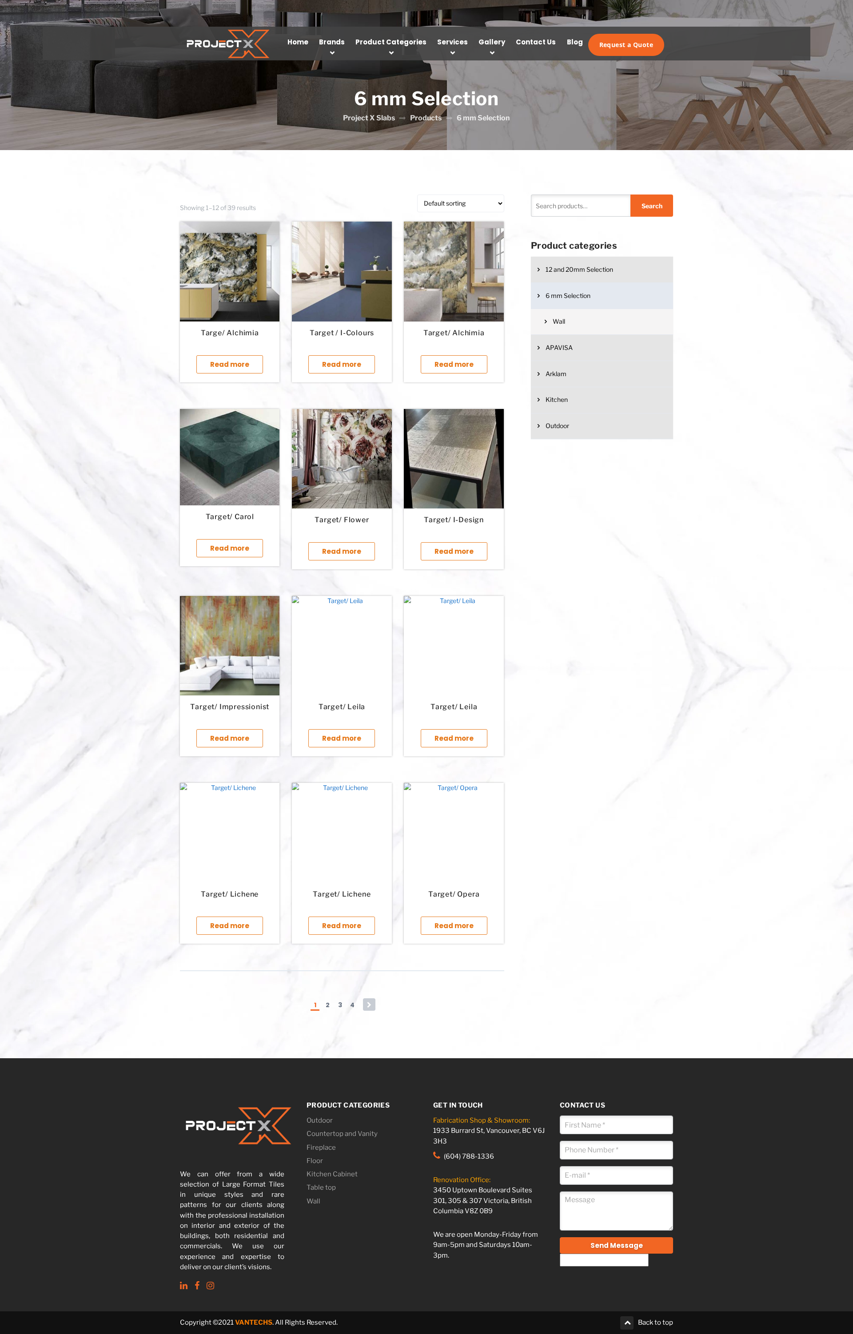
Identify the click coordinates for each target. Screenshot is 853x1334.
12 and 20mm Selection (579, 269)
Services (452, 42)
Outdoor (557, 425)
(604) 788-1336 (469, 1156)
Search (652, 206)
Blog (575, 42)
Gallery (491, 42)
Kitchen (557, 399)
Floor (315, 1161)
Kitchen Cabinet (332, 1174)
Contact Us (536, 42)
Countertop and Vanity (342, 1134)
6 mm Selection (568, 295)
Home (297, 42)
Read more (229, 364)
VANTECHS (253, 1323)
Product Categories (390, 42)
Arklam (556, 373)
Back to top (655, 1323)
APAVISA (559, 347)
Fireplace (321, 1147)
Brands (332, 42)
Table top (321, 1187)
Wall (559, 321)
